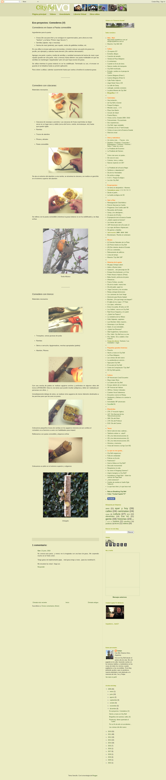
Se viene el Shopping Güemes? (117, 470)
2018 (110, 754)
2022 (110, 763)
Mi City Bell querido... (114, 370)
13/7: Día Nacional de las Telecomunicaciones (115, 415)
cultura (116, 514)
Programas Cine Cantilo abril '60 (117, 207)
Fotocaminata (111, 120)
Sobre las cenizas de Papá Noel (119, 476)
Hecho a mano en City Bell (116, 353)
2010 (128, 118)
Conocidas (125, 142)
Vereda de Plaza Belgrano (115, 59)
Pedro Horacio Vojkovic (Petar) (117, 274)
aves (107, 508)
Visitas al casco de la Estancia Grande (120, 130)
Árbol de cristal (112, 132)
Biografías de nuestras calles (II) (120, 717)
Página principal (39, 14)
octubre (112, 703)
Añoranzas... (111, 279)
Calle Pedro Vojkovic (114, 80)
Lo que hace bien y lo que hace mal (119, 486)
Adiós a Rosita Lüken (114, 267)
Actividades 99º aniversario (116, 402)
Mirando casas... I (113, 108)
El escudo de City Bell (114, 365)
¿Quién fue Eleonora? (114, 329)
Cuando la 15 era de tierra (115, 64)
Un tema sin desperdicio (115, 188)
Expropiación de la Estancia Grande (119, 217)
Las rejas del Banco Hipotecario (117, 227)
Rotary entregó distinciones (116, 292)
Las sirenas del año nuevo (116, 358)
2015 (110, 746)
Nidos (109, 146)
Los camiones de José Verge (116, 294)
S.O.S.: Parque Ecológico (115, 178)
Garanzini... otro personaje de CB (118, 270)
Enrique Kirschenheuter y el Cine (118, 272)
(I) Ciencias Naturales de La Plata (118, 242)
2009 (118, 232)
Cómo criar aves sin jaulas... (116, 155)
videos (125, 523)
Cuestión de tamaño (113, 56)
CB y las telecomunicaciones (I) (117, 436)
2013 (110, 740)
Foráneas (118, 142)
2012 (110, 737)
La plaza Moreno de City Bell (116, 90)
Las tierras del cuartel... (115, 222)
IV (127, 190)
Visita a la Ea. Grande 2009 (116, 118)
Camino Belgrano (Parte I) (115, 75)
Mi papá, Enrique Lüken (115, 265)
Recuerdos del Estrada (114, 210)
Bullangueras (111, 144)
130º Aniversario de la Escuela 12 (118, 225)
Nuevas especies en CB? (115, 163)
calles (109, 511)
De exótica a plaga (113, 175)
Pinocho (110, 350)
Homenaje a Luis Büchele (115, 324)
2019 (110, 757)
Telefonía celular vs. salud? (116, 433)
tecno (117, 523)
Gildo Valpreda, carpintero (115, 319)
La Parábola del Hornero (115, 151)
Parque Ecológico (113, 105)
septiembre (113, 700)
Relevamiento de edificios (115, 252)
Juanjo (119, 651)
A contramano (111, 61)
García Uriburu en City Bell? (116, 463)
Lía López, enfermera (114, 304)
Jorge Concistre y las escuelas (117, 289)
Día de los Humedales (114, 173)
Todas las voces (117, 146)
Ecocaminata (122, 120)
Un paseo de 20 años (114, 215)
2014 (110, 743)
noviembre (113, 706)
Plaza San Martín (113, 110)
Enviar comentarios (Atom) (50, 606)
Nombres (110, 142)
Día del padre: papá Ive (115, 287)
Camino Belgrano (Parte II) (116, 78)
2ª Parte (125, 302)
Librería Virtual (80, 14)
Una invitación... (112, 100)
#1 (114, 404)
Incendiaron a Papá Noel (115, 475)
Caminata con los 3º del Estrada (118, 128)
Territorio (122, 341)
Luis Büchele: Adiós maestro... (117, 322)
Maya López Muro (113, 380)
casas (108, 514)
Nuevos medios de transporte (117, 66)
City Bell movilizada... (114, 69)
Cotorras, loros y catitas (115, 160)
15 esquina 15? (112, 51)
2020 (110, 760)
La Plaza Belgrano (113, 355)
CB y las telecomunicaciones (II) (118, 438)
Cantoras (120, 144)
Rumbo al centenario (123, 235)
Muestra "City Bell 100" (115, 257)
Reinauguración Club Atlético (116, 202)
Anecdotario (64, 14)
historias (122, 519)
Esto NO (125, 516)
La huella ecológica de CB (115, 195)
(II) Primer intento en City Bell (117, 245)
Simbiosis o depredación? (115, 170)
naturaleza (127, 521)
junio (111, 694)
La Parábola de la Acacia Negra (117, 168)
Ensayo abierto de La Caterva (117, 385)
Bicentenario (111, 235)
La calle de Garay (113, 85)
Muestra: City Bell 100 (114, 44)
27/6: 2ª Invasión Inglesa (115, 411)
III (124, 190)
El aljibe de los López (114, 302)
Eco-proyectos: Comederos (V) (119, 711)
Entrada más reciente (40, 602)
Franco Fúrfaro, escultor (115, 282)
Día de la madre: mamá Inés (116, 284)
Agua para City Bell (113, 362)
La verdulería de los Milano (116, 317)
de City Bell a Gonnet (114, 103)
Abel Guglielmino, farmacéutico (117, 332)
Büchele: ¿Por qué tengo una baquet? (119, 299)
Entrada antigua (93, 602)
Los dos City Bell (113, 180)
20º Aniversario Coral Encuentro (117, 377)
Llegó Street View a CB (115, 83)
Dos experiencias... (113, 123)
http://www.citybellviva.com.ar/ (117, 40)
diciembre (113, 708)
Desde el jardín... (113, 192)
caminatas (123, 511)
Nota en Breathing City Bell (116, 491)
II (117, 93)
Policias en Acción (113, 458)
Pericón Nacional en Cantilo (116, 205)
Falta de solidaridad (113, 456)
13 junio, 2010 (45, 551)
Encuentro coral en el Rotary (116, 395)
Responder (41, 567)
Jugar (117, 343)
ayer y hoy (121, 508)
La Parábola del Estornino (115, 148)
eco (128, 514)
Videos (53, 14)
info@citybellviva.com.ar (115, 41)
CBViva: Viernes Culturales (116, 390)
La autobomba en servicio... (116, 360)
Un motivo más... (113, 140)
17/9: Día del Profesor (114, 421)
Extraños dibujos (112, 54)
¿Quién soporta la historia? (116, 220)
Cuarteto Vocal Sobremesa (116, 392)
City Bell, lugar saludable (115, 125)
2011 (126, 232)
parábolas (109, 523)
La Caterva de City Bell (115, 382)
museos (116, 521)
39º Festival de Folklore (115, 387)
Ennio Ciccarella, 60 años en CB (118, 307)
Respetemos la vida (113, 468)
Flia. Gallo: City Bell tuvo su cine (118, 334)
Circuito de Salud (113, 113)
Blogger (94, 775)
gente (109, 519)
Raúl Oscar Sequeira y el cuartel (118, 312)
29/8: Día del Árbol (113, 418)
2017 (110, 751)
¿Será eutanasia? (113, 480)
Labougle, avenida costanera (116, 88)
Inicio (67, 602)
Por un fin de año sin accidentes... (120, 724)
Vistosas (127, 144)
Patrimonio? (111, 461)
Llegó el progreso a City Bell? (117, 473)
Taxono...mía (124, 140)
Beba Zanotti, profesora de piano (118, 277)
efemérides (110, 516)
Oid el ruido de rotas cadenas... (117, 431)
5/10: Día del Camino (114, 423)
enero (112, 691)
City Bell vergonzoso (114, 453)
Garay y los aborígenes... (115, 212)
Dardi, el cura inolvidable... (116, 327)
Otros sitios (95, 14)
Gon (39, 551)
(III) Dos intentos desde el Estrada (118, 247)
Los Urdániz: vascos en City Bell (118, 309)
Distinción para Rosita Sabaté (117, 297)
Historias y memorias (114, 443)
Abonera (127, 188)
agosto (112, 697)
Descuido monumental (114, 465)
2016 (110, 748)
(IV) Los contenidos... (114, 250)
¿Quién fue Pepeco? (114, 314)
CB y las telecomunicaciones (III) (118, 441)
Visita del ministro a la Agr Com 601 (119, 446)
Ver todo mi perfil (111, 677)
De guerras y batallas (114, 230)
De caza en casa (112, 158)
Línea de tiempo (112, 255)
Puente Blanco (112, 115)
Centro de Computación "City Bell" (118, 367)
